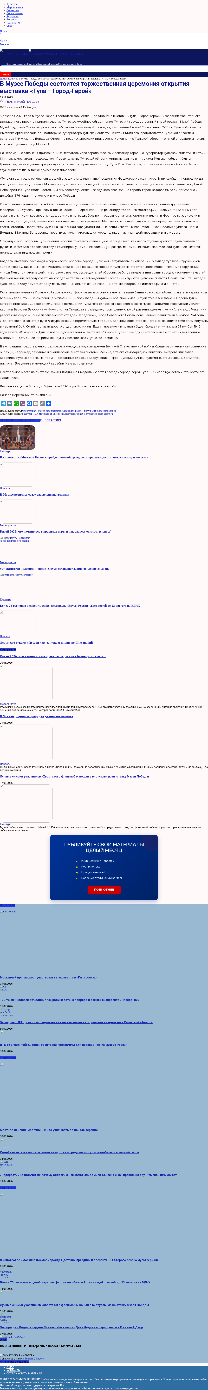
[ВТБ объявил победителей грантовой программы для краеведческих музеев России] (104, 1035)
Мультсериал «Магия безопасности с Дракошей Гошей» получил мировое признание (69, 410)
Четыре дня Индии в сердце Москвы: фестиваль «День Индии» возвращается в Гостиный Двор (71, 1327)
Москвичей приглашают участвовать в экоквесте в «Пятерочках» (48, 977)
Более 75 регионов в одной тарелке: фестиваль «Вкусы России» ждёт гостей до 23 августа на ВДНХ (70, 605)
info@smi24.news (33, 1358)
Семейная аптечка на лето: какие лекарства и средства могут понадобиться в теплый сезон (69, 1152)
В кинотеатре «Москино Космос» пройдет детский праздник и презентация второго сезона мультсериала (74, 457)
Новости (5, 488)
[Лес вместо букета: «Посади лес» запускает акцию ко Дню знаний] (104, 623)
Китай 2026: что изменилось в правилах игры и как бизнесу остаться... (53, 656)
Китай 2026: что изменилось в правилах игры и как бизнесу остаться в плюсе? (56, 531)
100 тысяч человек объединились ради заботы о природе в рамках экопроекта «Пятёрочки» (69, 1000)
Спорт (9, 25)
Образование (14, 13)
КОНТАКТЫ (13, 1370)
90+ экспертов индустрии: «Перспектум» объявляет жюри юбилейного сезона (55, 568)
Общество (12, 10)
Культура (12, 4)
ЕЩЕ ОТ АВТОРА (50, 420)
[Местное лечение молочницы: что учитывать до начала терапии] (104, 1094)
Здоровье (12, 16)
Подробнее (104, 889)
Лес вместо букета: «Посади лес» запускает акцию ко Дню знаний (46, 642)
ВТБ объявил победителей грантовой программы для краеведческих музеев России (63, 1045)
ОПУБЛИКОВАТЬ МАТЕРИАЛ (24, 1373)
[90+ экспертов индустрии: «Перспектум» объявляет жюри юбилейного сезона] (104, 548)
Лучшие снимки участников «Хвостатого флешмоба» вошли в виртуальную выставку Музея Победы (74, 776)
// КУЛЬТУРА (8, 1187)
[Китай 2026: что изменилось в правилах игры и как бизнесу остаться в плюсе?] (104, 511)
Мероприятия (14, 7)
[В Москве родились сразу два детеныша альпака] (104, 474)
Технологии (13, 22)
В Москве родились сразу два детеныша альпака (34, 494)
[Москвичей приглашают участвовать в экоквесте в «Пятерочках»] (104, 941)
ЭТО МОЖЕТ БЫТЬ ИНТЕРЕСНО (20, 420)
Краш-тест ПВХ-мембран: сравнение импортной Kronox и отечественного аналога (66, 413)
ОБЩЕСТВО (7, 905)
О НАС (10, 1367)
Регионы (11, 19)
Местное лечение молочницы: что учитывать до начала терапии (49, 1130)
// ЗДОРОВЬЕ (8, 1057)
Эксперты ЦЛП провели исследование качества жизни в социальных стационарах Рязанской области (76, 1022)
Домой (3, 78)
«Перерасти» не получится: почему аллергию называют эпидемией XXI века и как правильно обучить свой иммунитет (88, 1175)
